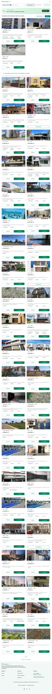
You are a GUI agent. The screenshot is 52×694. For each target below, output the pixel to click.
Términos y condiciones (22, 685)
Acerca (3, 673)
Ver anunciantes (38, 126)
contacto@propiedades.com (38, 676)
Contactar (8, 41)
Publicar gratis (20, 673)
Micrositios (20, 677)
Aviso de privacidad (30, 685)
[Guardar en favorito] (24, 19)
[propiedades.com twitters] (23, 690)
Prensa (3, 675)
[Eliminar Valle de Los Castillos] (10, 4)
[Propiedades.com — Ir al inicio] (6, 1)
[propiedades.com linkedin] (28, 690)
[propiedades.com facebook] (26, 690)
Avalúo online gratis (21, 675)
